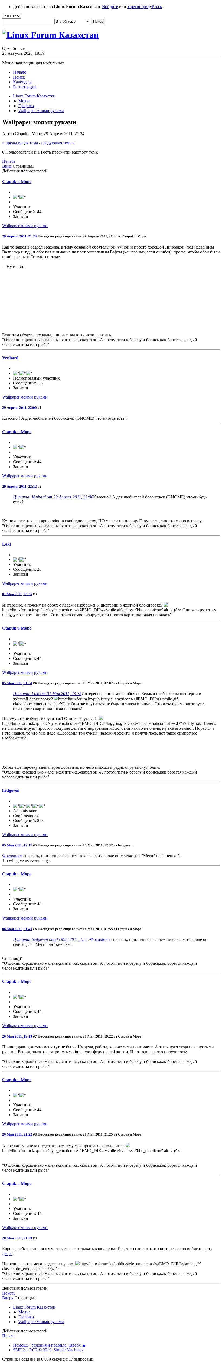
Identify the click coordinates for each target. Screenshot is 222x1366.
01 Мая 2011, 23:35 (17, 594)
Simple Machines (68, 1350)
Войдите (110, 6)
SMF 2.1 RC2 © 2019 (32, 1350)
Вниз (7, 166)
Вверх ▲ (77, 1345)
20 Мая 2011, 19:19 (17, 1036)
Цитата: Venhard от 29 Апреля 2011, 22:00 (53, 497)
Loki (6, 544)
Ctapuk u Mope (16, 181)
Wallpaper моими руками (25, 225)
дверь (7, 1253)
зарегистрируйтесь (144, 6)
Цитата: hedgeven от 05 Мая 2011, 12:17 (51, 939)
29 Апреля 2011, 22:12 (19, 486)
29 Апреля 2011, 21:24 (19, 236)
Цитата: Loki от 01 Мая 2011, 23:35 (47, 693)
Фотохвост (12, 855)
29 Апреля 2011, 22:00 (19, 408)
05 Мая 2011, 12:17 (17, 845)
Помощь (20, 1345)
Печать (8, 161)
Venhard (10, 358)
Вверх (8, 1298)
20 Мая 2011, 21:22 (17, 1134)
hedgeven (10, 790)
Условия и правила (48, 1345)
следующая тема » (58, 143)
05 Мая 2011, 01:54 (17, 683)
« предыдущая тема (20, 143)
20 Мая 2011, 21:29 (17, 1238)
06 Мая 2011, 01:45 (17, 929)
